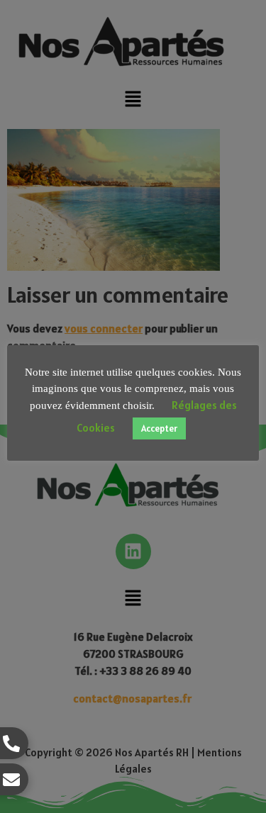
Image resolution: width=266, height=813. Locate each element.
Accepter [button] (159, 428)
